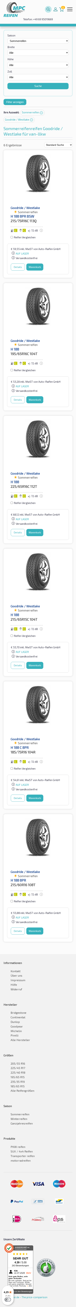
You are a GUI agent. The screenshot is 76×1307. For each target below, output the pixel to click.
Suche (38, 85)
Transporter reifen (23, 1156)
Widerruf (16, 989)
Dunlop (15, 1021)
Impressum (18, 980)
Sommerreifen (31, 112)
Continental (18, 1017)
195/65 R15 (18, 1077)
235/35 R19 (18, 1081)
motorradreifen (21, 1160)
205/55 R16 (18, 1063)
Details (18, 266)
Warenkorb (35, 266)
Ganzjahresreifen (22, 1123)
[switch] (8, 1300)
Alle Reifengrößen (22, 1090)
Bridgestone (18, 1012)
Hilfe (14, 984)
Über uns (16, 975)
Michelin (16, 1031)
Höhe (10, 59)
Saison (11, 35)
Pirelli (14, 1035)
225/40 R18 (18, 1072)
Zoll (9, 71)
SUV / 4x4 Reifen (22, 1151)
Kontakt (16, 971)
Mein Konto (55, 9)
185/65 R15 (18, 1086)
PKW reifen (18, 1146)
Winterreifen (19, 1118)
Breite (11, 47)
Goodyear (17, 1026)
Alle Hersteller (20, 1040)
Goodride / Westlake (17, 119)
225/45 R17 (18, 1068)
